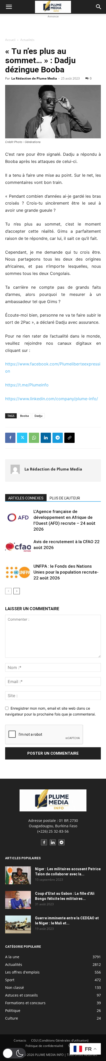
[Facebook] (10, 438)
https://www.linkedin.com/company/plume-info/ (51, 398)
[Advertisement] (53, 25)
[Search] (99, 7)
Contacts (20, 1040)
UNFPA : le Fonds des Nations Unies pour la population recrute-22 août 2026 (66, 572)
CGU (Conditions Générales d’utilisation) (60, 1040)
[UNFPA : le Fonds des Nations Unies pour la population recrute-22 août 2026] (18, 572)
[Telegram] (57, 438)
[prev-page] (8, 591)
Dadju (38, 416)
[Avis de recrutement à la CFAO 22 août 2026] (18, 547)
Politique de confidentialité (44, 1046)
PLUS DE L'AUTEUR (65, 498)
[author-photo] (15, 470)
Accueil (10, 40)
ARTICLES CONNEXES (25, 498)
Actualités (27, 40)
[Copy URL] (69, 438)
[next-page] (16, 591)
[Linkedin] (46, 438)
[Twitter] (22, 438)
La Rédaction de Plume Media (34, 78)
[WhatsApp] (34, 438)
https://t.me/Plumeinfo (27, 384)
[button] (9, 7)
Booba (24, 416)
